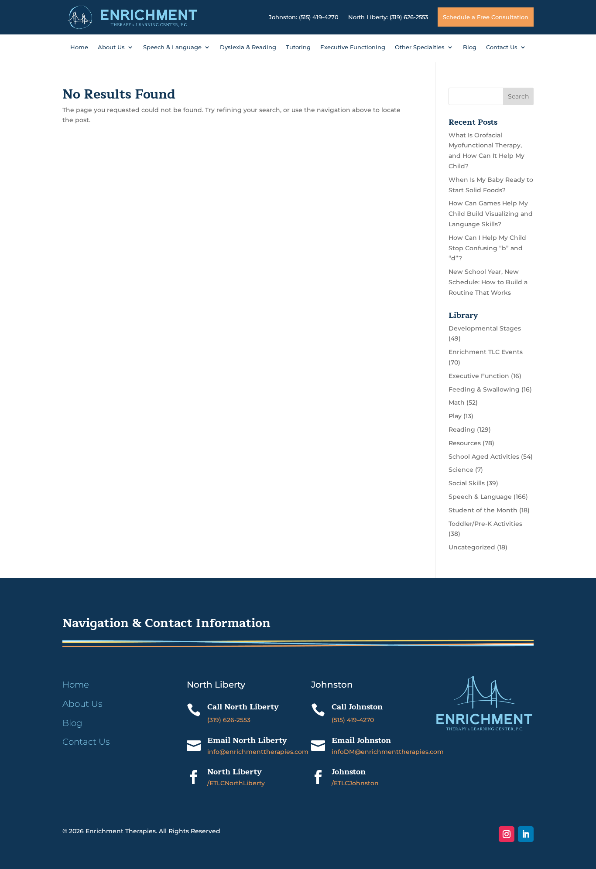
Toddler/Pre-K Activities (485, 524)
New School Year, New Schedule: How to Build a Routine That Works (488, 282)
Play (455, 416)
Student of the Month (483, 510)
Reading (462, 429)
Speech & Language (172, 47)
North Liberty (234, 771)
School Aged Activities (484, 456)
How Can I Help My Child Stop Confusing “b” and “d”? (487, 248)
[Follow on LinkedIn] (526, 834)
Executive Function (479, 376)
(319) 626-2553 (228, 720)
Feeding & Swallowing (484, 389)
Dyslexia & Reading (248, 47)
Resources (465, 443)
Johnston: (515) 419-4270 (304, 17)
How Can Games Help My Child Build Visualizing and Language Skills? (491, 213)
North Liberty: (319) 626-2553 (388, 17)
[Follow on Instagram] (506, 834)
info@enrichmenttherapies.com (257, 752)
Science (461, 470)
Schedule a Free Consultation (485, 17)
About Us (111, 47)
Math (457, 402)
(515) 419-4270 (353, 720)
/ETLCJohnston (355, 783)
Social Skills (467, 483)
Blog (469, 47)
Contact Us (501, 47)
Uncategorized (472, 547)
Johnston (349, 771)
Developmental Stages (485, 328)
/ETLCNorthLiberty (236, 783)
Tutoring (298, 47)
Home (79, 47)
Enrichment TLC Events (486, 352)
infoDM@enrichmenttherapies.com (388, 752)
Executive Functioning (352, 47)
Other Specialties (420, 47)
